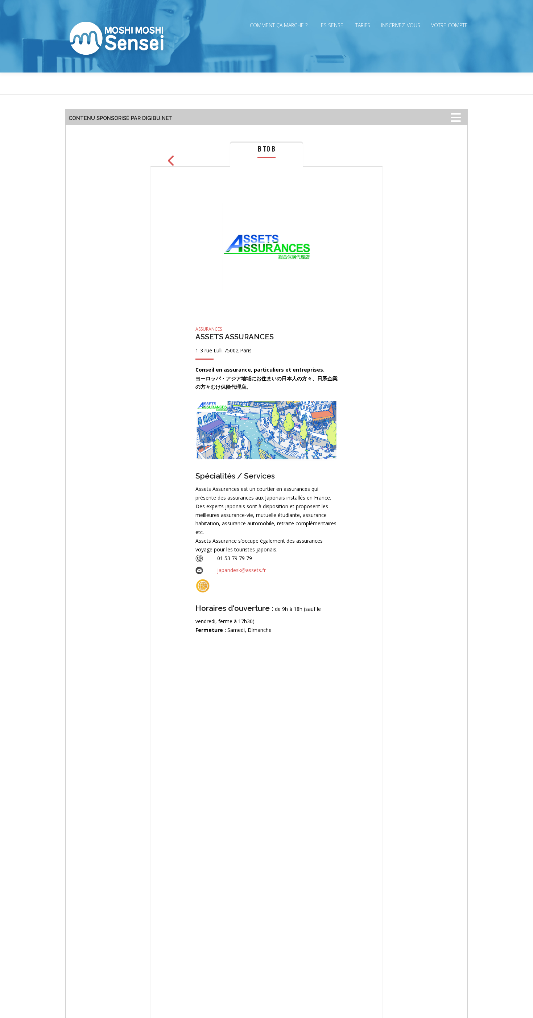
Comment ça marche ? (278, 25)
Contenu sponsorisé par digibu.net (121, 118)
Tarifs (362, 25)
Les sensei (331, 25)
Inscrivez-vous (400, 25)
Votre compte (449, 25)
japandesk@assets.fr (241, 570)
